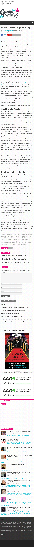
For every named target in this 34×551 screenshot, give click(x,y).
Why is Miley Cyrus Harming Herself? (17, 464)
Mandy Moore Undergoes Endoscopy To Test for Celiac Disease (16, 327)
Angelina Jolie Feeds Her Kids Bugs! (10, 313)
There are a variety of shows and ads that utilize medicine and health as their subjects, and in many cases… (15, 478)
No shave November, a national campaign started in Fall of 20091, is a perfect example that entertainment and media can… (17, 436)
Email (2, 287)
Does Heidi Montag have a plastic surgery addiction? (18, 481)
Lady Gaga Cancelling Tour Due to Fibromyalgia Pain (13, 259)
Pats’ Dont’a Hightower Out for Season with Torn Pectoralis (15, 262)
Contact (13, 1)
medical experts (13, 84)
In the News (7, 1)
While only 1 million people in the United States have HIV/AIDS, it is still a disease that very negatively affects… (16, 444)
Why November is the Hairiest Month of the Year (19, 432)
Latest (8, 300)
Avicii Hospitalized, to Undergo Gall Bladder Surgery (19, 498)
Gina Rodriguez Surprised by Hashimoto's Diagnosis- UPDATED (18, 508)
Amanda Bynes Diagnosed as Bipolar (17, 490)
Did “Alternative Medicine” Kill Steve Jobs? (11, 316)
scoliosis (7, 136)
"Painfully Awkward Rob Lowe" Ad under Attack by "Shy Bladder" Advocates (18, 473)
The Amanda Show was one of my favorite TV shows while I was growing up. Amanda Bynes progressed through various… (16, 494)
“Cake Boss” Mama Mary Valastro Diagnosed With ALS (14, 307)
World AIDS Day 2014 (13, 439)
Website (2, 291)
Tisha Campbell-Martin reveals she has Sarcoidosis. (13, 310)
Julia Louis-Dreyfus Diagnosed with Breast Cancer (13, 330)
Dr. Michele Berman (8, 30)
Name (2, 283)
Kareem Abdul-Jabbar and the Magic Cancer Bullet (19, 448)
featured (11, 248)
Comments (13, 300)
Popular (3, 300)
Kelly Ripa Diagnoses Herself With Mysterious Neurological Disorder (15, 303)
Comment (3, 272)
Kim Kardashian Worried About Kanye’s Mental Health (14, 256)
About (2, 1)
